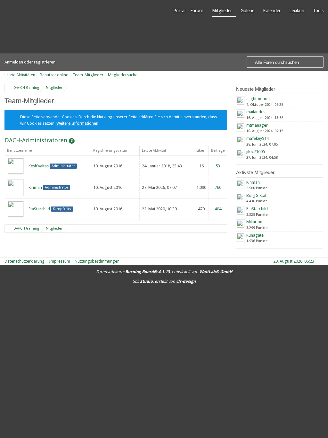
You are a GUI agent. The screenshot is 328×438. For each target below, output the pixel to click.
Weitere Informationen (77, 123)
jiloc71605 (255, 151)
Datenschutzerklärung (24, 261)
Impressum (59, 261)
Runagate (255, 235)
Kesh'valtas (39, 166)
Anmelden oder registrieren (29, 62)
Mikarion (254, 221)
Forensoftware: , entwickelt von (164, 271)
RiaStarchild (39, 208)
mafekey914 (257, 138)
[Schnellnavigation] (312, 75)
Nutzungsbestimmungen (97, 261)
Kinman (35, 187)
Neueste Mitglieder (255, 89)
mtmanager (257, 125)
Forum (196, 10)
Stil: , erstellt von (164, 281)
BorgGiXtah (256, 195)
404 (218, 208)
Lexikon (296, 10)
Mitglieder (222, 10)
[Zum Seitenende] (321, 75)
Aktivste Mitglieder (255, 172)
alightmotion (258, 98)
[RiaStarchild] (15, 208)
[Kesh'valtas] (15, 165)
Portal (179, 10)
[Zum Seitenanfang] (321, 261)
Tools (318, 10)
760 (218, 187)
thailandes (255, 111)
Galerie (247, 10)
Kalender (272, 10)
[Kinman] (15, 187)
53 (218, 166)
